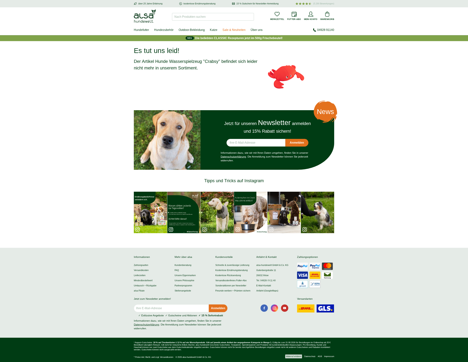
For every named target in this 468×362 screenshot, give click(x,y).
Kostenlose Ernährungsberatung (231, 270)
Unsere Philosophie (184, 280)
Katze (213, 29)
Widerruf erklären (293, 356)
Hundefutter (141, 29)
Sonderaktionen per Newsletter (230, 285)
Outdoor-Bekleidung (192, 29)
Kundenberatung (183, 265)
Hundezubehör (163, 29)
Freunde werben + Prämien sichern (232, 290)
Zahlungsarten (141, 265)
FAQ (177, 270)
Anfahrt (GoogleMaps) (267, 290)
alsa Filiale (139, 290)
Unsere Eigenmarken (185, 275)
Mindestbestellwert (143, 280)
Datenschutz (310, 356)
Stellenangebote (183, 290)
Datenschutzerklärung (233, 156)
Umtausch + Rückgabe (145, 285)
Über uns (257, 29)
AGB (320, 356)
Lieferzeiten (140, 275)
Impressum (329, 356)
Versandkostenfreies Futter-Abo (231, 280)
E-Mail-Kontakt (263, 285)
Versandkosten (141, 270)
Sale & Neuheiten (234, 29)
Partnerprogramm (183, 285)
